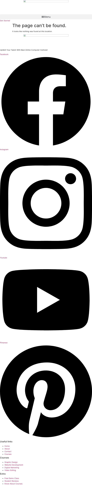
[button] (46, 16)
